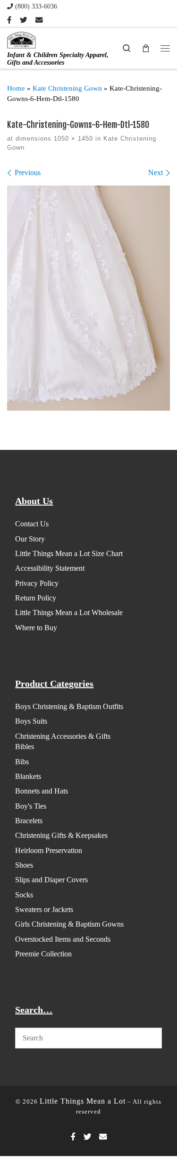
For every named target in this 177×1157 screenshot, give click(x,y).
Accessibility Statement (49, 568)
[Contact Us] (39, 20)
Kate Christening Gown (67, 88)
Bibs (22, 761)
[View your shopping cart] (146, 48)
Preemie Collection (43, 953)
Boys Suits (31, 721)
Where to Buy (36, 627)
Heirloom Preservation (48, 850)
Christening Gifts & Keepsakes (61, 835)
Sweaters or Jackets (44, 909)
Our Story (30, 538)
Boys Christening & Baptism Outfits (69, 706)
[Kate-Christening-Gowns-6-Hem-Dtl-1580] (88, 298)
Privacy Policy (37, 583)
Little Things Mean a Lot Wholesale (69, 612)
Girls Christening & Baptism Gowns (69, 924)
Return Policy (35, 597)
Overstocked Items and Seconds (62, 939)
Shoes (24, 865)
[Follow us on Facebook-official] (9, 20)
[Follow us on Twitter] (23, 20)
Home (16, 88)
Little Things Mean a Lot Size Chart (69, 553)
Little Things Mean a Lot (83, 1101)
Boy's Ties (30, 806)
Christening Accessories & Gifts (62, 736)
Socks (24, 894)
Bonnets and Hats (41, 790)
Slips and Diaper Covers (51, 879)
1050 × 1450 (72, 138)
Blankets (28, 776)
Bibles (24, 746)
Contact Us (32, 523)
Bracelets (28, 820)
